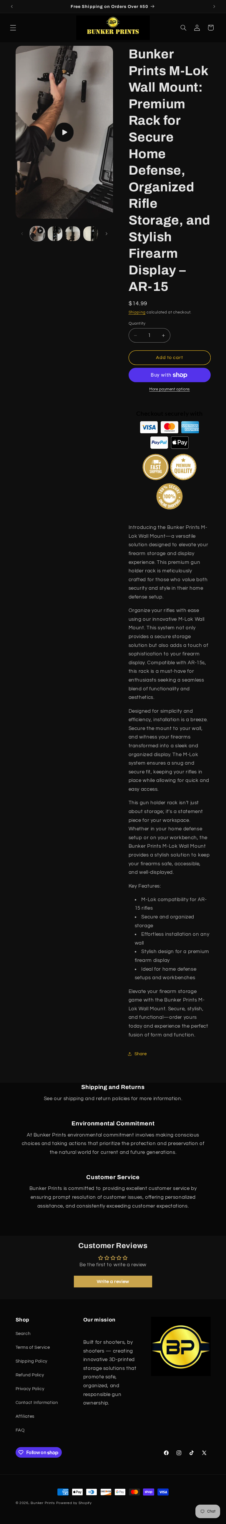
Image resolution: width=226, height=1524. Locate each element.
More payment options (169, 389)
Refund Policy (30, 1375)
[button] (13, 27)
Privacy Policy (30, 1389)
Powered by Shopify (74, 1503)
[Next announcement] (214, 6)
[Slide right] (106, 233)
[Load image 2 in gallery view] (72, 233)
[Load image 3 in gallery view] (90, 233)
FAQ (20, 1430)
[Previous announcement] (11, 6)
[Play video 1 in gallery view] (37, 233)
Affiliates (25, 1416)
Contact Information (37, 1402)
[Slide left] (22, 233)
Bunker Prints (43, 1503)
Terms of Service (33, 1347)
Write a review (113, 1281)
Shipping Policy (31, 1361)
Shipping (137, 312)
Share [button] (140, 1054)
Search (23, 1333)
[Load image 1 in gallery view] (55, 233)
